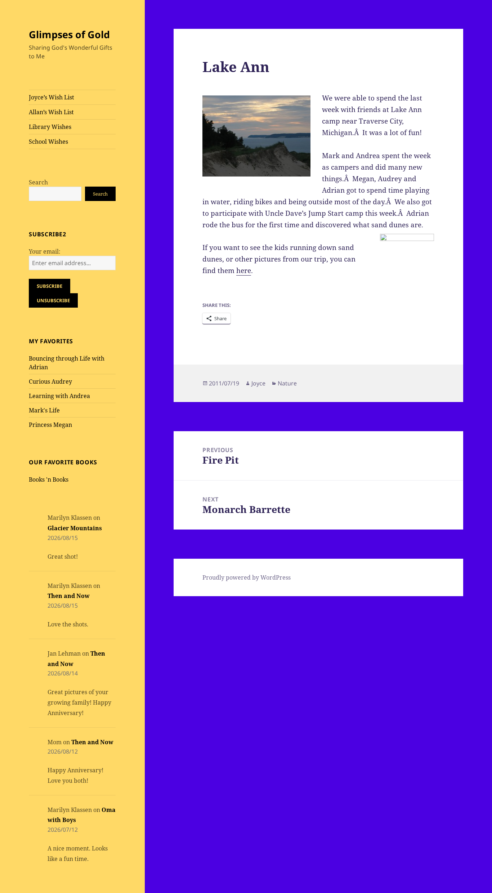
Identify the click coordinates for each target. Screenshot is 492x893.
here (243, 270)
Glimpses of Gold (69, 34)
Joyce (258, 383)
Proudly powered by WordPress (246, 577)
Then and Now (69, 596)
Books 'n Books (48, 479)
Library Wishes (50, 127)
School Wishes (48, 142)
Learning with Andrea (59, 396)
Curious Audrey (50, 381)
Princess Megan (50, 425)
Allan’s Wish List (51, 112)
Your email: (45, 251)
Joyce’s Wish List (51, 97)
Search (38, 182)
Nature (287, 383)
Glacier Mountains (75, 528)
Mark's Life (44, 410)
